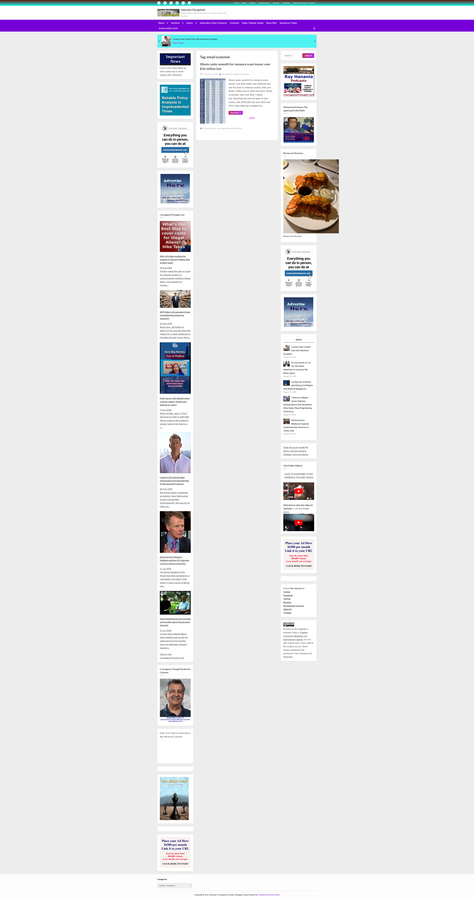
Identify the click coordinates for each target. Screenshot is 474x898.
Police (239, 128)
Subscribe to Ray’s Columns (304, 3)
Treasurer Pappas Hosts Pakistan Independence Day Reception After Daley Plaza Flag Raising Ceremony (297, 404)
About (161, 23)
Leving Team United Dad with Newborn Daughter (195, 39)
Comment (234, 23)
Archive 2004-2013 (168, 28)
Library (189, 23)
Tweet (252, 117)
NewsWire (231, 128)
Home (236, 3)
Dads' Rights (178, 43)
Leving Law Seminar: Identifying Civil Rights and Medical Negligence (298, 385)
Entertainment (264, 3)
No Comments (243, 74)
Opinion (253, 3)
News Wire (271, 23)
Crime (205, 128)
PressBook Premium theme (269, 895)
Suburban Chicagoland (193, 9)
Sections (175, 23)
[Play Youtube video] (298, 491)
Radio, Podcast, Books (253, 23)
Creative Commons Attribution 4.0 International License (295, 636)
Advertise (286, 3)
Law (218, 128)
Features (276, 3)
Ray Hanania (227, 74)
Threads (287, 613)
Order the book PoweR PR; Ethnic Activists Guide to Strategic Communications (295, 451)
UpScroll (287, 609)
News (244, 3)
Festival (212, 128)
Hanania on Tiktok (288, 23)
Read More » (236, 113)
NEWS (299, 339)
